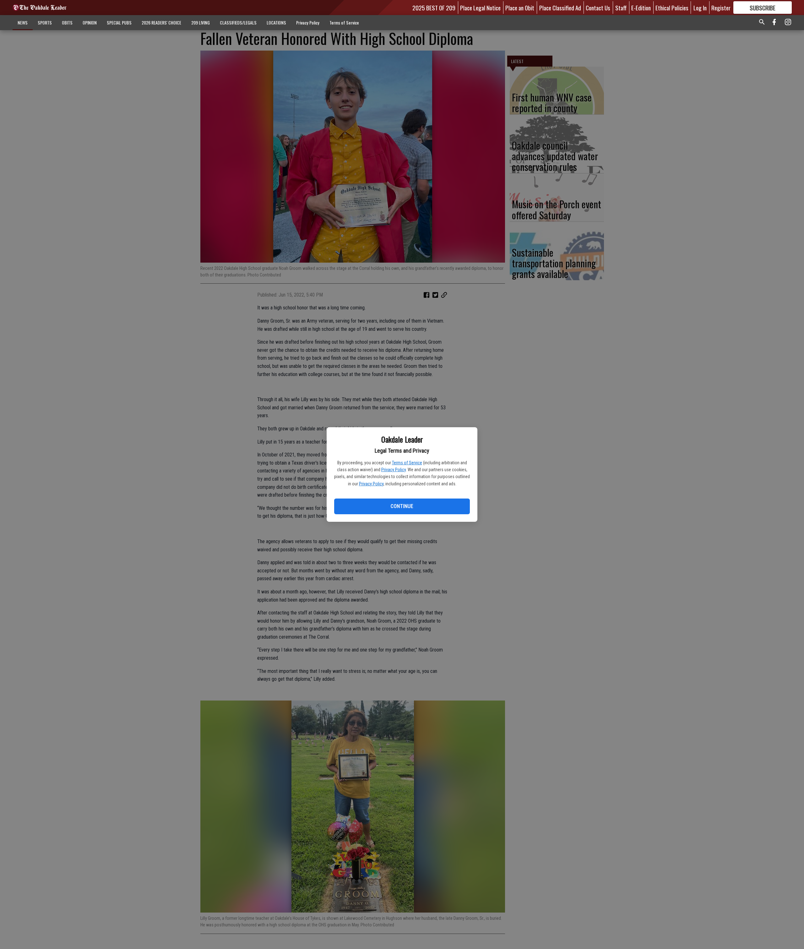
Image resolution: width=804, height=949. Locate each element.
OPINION (90, 22)
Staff (621, 7)
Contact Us (598, 7)
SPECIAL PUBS (119, 22)
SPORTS (45, 22)
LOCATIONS (276, 22)
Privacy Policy (393, 469)
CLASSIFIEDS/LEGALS (238, 22)
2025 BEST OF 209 (433, 7)
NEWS (23, 22)
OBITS (67, 22)
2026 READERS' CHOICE (161, 22)
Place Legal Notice (480, 7)
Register (721, 7)
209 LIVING (200, 22)
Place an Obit (519, 7)
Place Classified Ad (560, 7)
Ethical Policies (671, 7)
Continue (402, 506)
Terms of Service (407, 462)
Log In (700, 7)
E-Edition (641, 7)
